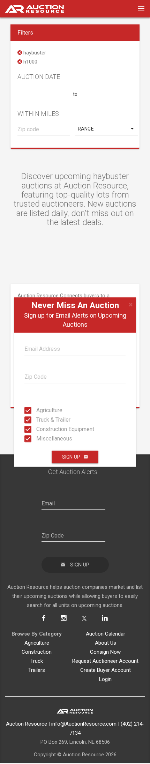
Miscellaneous (38, 438)
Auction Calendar (105, 634)
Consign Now (105, 652)
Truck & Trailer (38, 419)
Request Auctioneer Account (105, 661)
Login (105, 679)
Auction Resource (26, 724)
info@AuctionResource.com (84, 724)
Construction (37, 652)
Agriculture (38, 410)
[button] (106, 129)
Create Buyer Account (105, 670)
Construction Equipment (38, 429)
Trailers (36, 670)
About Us (105, 643)
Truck (36, 661)
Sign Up (71, 457)
